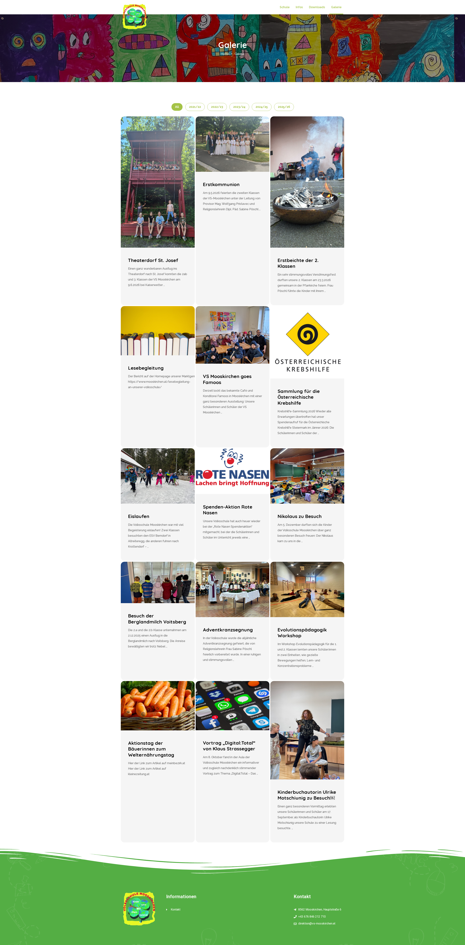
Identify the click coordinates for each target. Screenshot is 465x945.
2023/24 (239, 107)
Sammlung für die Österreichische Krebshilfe (299, 397)
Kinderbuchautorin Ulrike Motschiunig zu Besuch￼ (307, 795)
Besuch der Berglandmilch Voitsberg (157, 619)
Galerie (336, 7)
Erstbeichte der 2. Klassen (298, 263)
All (177, 107)
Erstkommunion (221, 184)
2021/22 (195, 107)
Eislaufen (138, 516)
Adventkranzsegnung (228, 630)
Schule (285, 7)
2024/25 (262, 107)
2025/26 (284, 107)
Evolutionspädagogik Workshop (302, 633)
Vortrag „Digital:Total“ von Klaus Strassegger (229, 746)
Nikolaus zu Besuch (300, 516)
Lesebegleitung (146, 368)
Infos (299, 7)
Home (225, 54)
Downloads (317, 7)
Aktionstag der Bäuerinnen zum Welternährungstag (151, 749)
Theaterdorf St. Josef (153, 260)
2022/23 (217, 107)
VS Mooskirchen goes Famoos (227, 379)
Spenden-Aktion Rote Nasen (227, 510)
